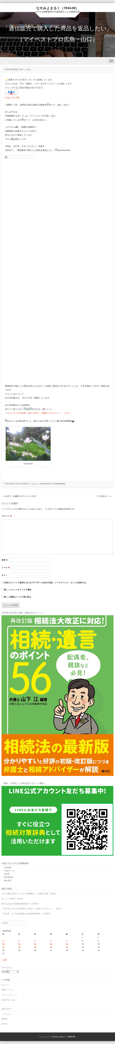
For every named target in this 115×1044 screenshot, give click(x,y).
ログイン (5, 985)
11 (19, 944)
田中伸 (4, 1024)
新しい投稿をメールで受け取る (17, 597)
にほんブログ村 (12, 97)
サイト (4, 575)
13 (51, 944)
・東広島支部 (7, 877)
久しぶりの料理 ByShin (12, 898)
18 (19, 947)
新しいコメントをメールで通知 (17, 589)
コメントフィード (9, 995)
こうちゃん (34, 484)
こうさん (27, 69)
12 (35, 944)
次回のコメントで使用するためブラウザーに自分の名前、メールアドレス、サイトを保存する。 (46, 582)
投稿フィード (7, 990)
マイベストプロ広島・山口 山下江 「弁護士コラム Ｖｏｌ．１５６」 (39, 413)
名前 (4, 560)
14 (67, 944)
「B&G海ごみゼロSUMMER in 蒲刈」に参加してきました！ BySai (31, 909)
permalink (60, 484)
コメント (6, 516)
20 (51, 947)
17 (3, 947)
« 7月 (4, 960)
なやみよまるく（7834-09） (57, 8)
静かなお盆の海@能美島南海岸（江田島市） (20, 904)
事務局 (4, 1019)
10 (3, 944)
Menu (57, 61)
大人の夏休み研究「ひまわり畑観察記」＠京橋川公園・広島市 (28, 894)
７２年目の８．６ (104, 496)
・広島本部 (6, 868)
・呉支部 (6, 874)
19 (35, 947)
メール (5, 567)
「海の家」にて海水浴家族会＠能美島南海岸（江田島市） (26, 914)
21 (67, 947)
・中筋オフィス (8, 871)
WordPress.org (7, 1000)
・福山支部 (6, 880)
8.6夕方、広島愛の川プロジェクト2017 (19, 496)
